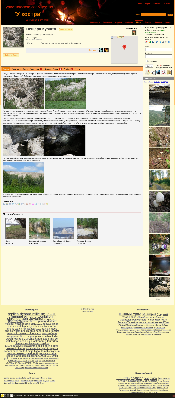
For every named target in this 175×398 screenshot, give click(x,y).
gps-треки (15, 321)
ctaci (31, 381)
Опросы (48, 69)
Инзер (7, 241)
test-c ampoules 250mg (36, 365)
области (150, 332)
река (146, 378)
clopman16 (37, 381)
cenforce (48, 365)
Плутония (161, 383)
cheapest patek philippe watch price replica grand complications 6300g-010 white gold (31, 356)
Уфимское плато (144, 322)
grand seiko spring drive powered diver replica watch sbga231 (32, 347)
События (129, 22)
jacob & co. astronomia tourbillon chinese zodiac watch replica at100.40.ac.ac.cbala (31, 343)
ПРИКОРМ (12, 361)
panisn (6, 378)
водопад (137, 378)
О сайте (167, 4)
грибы (153, 378)
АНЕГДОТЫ (27, 363)
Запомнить (152, 61)
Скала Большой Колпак (62, 241)
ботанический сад (136, 392)
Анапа (126, 325)
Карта (147, 4)
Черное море (153, 319)
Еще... (158, 299)
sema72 (36, 383)
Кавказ (56, 358)
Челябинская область (151, 317)
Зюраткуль (151, 325)
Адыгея (157, 328)
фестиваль (164, 378)
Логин (147, 47)
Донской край (146, 334)
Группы (148, 22)
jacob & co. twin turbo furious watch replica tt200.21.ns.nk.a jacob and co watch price (31, 328)
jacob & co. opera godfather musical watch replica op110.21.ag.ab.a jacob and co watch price (32, 323)
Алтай (31, 358)
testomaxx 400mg (31, 368)
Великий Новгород (137, 390)
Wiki (140, 4)
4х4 (162, 390)
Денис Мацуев (149, 390)
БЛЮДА (25, 358)
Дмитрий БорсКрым (12, 383)
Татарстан (136, 334)
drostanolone (43, 368)
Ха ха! (25, 361)
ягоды (145, 392)
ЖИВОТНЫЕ (49, 358)
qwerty (12, 378)
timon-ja (44, 378)
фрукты (155, 392)
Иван (50, 378)
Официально (87, 311)
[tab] (149, 82)
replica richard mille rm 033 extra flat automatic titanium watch (32, 351)
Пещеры (34, 37)
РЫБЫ (19, 361)
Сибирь (165, 325)
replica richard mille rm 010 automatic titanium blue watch (33, 332)
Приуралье (141, 325)
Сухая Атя (146, 381)
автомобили (49, 333)
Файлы (57, 69)
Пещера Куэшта (41, 29)
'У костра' (28, 14)
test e (13, 365)
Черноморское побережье (151, 330)
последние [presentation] (164, 82)
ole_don (46, 381)
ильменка (121, 385)
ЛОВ (36, 361)
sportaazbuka (21, 378)
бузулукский (131, 332)
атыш (150, 385)
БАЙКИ (35, 363)
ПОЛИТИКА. (38, 358)
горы (166, 390)
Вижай (156, 332)
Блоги (167, 22)
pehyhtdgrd (36, 378)
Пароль (148, 53)
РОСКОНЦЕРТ (150, 388)
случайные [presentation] (149, 82)
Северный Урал (161, 322)
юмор (9, 336)
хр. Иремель (156, 334)
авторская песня (150, 383)
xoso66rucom (9, 381)
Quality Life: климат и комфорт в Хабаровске (54, 395)
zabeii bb (23, 383)
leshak (52, 381)
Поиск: (138, 15)
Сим (138, 330)
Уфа (120, 325)
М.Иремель (148, 328)
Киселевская (131, 385)
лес (149, 392)
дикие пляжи (138, 328)
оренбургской (141, 332)
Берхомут (62, 195)
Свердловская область (133, 319)
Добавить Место (11, 55)
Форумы (158, 22)
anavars (42, 363)
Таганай (131, 322)
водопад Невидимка (75, 195)
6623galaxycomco (18, 395)
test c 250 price (21, 365)
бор (124, 332)
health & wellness (138, 388)
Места (138, 22)
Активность (95, 22)
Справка (157, 4)
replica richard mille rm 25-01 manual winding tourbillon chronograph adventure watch (31, 316)
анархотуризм (44, 361)
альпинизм (133, 383)
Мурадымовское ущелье (126, 330)
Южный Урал (37, 40)
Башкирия (149, 314)
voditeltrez (24, 381)
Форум (77, 69)
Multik (29, 378)
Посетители (36, 69)
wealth (158, 390)
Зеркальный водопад (37, 241)
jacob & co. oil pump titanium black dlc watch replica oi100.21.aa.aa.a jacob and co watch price (32, 338)
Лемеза (166, 381)
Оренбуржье (126, 327)
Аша (167, 383)
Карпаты (31, 361)
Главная (6, 69)
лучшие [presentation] (157, 82)
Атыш (160, 381)
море (154, 381)
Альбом (118, 22)
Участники (107, 22)
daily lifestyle (157, 385)
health (128, 388)
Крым (158, 325)
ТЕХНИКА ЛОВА (16, 358)
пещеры (123, 378)
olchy (30, 383)
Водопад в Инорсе (84, 241)
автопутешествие (132, 381)
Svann (42, 383)
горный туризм (142, 385)
